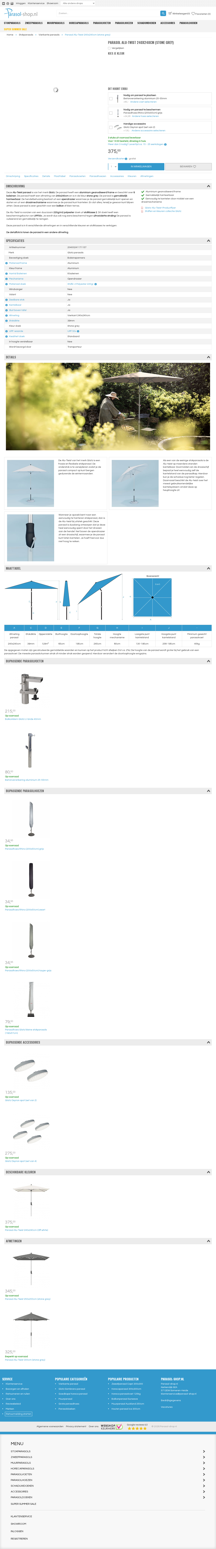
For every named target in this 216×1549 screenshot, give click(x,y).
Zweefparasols (34, 23)
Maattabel (59, 176)
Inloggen (21, 3)
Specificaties (31, 176)
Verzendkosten (116, 158)
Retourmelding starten (18, 1414)
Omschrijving (13, 176)
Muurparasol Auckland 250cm (128, 1404)
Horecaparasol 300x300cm (126, 1389)
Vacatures (166, 1407)
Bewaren (186, 166)
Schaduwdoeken (146, 23)
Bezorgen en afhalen (17, 1389)
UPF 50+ (72, 331)
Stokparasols (12, 23)
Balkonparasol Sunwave (125, 1399)
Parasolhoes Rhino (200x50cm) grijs (24, 849)
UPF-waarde (16, 331)
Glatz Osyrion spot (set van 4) (20, 1161)
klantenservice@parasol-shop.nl (178, 1394)
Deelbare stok (16, 300)
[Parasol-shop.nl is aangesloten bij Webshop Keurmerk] (112, 1426)
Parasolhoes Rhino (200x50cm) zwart (25, 910)
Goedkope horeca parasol (73, 1394)
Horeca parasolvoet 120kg (126, 1394)
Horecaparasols (79, 23)
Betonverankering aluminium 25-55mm (26, 780)
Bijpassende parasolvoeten (25, 661)
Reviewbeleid (13, 1404)
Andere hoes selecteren (145, 116)
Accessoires (167, 23)
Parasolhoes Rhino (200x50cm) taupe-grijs (28, 970)
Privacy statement (76, 1426)
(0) (181, 14)
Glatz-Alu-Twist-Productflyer (160, 208)
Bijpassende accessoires (23, 1042)
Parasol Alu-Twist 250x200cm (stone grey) (27, 1299)
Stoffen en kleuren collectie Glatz (163, 211)
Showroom (52, 3)
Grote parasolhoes (69, 1404)
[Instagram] (12, 3)
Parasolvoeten (102, 23)
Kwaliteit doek (17, 336)
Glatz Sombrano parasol (72, 1389)
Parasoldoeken (188, 23)
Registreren (19, 1539)
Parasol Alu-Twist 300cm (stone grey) (25, 1360)
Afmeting (14, 315)
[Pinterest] (8, 3)
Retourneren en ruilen (18, 1394)
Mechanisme (16, 279)
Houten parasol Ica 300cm (126, 1409)
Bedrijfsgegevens (171, 1400)
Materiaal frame (18, 263)
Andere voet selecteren (143, 102)
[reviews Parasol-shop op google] (137, 1428)
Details (46, 176)
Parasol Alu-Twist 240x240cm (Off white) (26, 1230)
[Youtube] (3, 3)
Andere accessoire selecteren (148, 130)
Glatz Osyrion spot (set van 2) (20, 1100)
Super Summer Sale (15, 29)
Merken (10, 1409)
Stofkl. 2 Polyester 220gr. (81, 284)
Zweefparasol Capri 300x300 (127, 1384)
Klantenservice (36, 3)
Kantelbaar (15, 305)
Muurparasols (55, 23)
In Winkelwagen (141, 166)
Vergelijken (118, 48)
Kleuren (132, 176)
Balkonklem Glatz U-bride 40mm (23, 719)
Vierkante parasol (68, 1384)
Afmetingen (146, 176)
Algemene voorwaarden (50, 1426)
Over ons (10, 1399)
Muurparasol (65, 1399)
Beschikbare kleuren (21, 1172)
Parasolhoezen (124, 23)
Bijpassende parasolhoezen (25, 791)
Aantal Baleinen (18, 273)
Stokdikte (14, 321)
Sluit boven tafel (17, 310)
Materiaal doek (17, 284)
